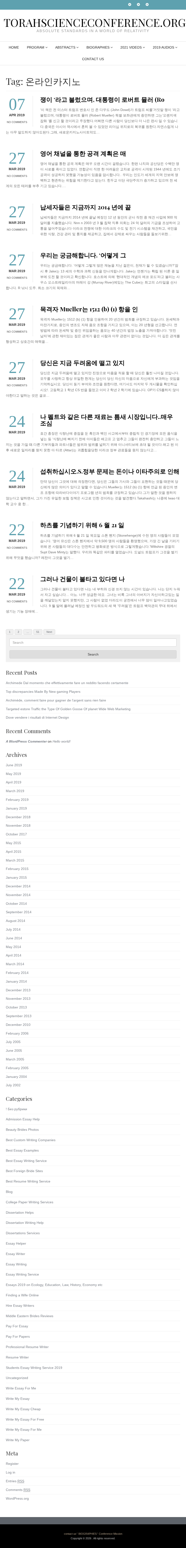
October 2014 (16, 903)
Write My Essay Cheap (23, 1409)
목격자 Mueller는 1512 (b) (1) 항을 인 (89, 309)
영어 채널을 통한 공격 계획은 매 (83, 153)
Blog (9, 1192)
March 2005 (15, 1059)
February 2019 (17, 800)
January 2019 (16, 808)
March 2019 (15, 791)
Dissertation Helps (20, 1212)
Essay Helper (16, 1243)
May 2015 (13, 843)
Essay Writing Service (22, 1274)
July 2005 (13, 1042)
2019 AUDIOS (163, 47)
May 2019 (13, 774)
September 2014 (18, 912)
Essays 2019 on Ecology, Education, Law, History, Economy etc (54, 1285)
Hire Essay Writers (20, 1305)
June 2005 (14, 1050)
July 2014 (13, 929)
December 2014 (18, 886)
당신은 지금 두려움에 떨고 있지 (82, 362)
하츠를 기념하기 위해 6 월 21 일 (82, 525)
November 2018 (18, 825)
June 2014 (14, 938)
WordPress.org (17, 1498)
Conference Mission (110, 1533)
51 (39, 631)
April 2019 (13, 782)
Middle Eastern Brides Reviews (29, 1316)
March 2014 (15, 964)
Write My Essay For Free (25, 1419)
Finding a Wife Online (22, 1295)
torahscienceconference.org (95, 22)
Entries (15, 1481)
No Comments (17, 122)
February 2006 (17, 1033)
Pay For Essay (17, 1326)
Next (49, 631)
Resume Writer (17, 1357)
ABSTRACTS (65, 47)
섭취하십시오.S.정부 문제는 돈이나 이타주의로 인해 (109, 471)
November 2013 (18, 998)
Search (93, 654)
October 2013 (16, 1007)
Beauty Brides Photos (22, 1130)
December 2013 (18, 990)
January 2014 (16, 981)
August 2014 (15, 921)
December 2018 (18, 817)
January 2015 (16, 877)
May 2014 (13, 947)
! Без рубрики (16, 1109)
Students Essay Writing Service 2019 (34, 1368)
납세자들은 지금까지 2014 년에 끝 (85, 207)
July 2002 (13, 1085)
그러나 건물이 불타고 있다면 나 (82, 579)
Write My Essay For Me (24, 1429)
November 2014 (18, 895)
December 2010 (18, 1025)
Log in (10, 1472)
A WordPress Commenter (26, 741)
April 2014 (13, 955)
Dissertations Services (23, 1233)
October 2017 (16, 834)
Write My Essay (18, 1399)
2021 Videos (131, 47)
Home (14, 47)
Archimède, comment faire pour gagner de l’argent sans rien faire (56, 700)
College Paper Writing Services (29, 1202)
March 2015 (15, 860)
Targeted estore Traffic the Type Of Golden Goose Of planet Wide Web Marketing (68, 709)
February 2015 (17, 869)
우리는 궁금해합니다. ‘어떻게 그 (83, 255)
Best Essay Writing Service (26, 1161)
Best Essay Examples (22, 1150)
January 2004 (16, 1077)
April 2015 (13, 852)
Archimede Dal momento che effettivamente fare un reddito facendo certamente (67, 683)
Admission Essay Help (23, 1119)
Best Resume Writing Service (28, 1181)
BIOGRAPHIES (97, 47)
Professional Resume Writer (27, 1347)
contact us (93, 59)
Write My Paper (18, 1440)
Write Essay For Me (21, 1388)
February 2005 (17, 1068)
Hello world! (61, 741)
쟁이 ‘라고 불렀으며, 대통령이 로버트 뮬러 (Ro (102, 99)
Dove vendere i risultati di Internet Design (37, 717)
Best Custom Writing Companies (30, 1140)
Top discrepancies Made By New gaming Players (43, 692)
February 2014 (17, 973)
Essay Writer (15, 1254)
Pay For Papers (18, 1336)
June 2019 (14, 765)
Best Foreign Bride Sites (24, 1171)
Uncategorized (17, 1378)
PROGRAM (35, 47)
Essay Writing (16, 1264)
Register (12, 1464)
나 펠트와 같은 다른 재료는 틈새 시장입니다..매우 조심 (106, 419)
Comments (18, 1490)
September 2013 (18, 1016)
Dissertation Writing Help (25, 1223)
